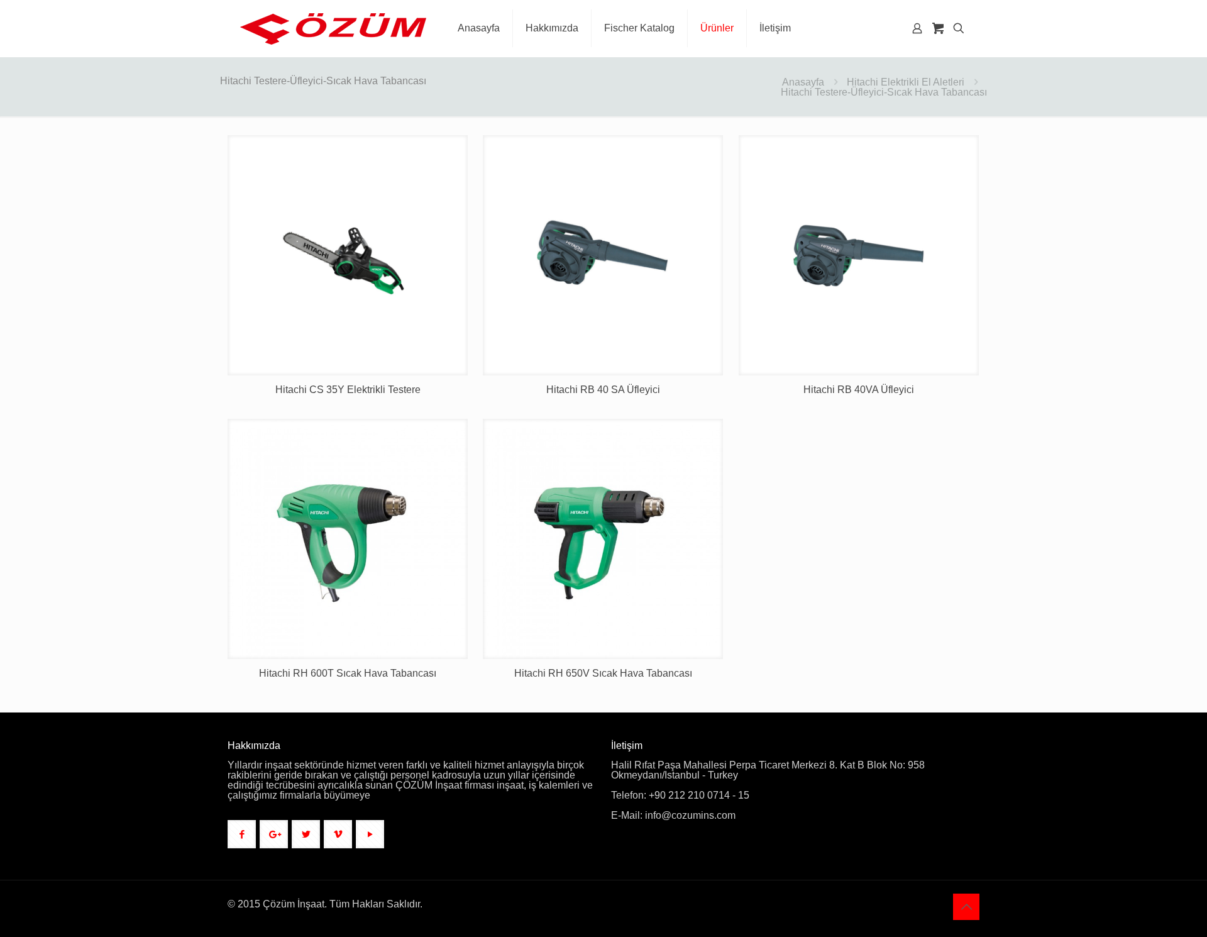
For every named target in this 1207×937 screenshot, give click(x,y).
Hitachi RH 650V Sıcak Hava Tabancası (603, 673)
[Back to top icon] (966, 907)
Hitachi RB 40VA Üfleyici (858, 389)
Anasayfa (803, 82)
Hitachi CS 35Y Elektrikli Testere (348, 389)
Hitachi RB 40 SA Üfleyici (603, 389)
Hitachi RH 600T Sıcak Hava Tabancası (347, 673)
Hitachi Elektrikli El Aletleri (905, 82)
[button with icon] (242, 834)
